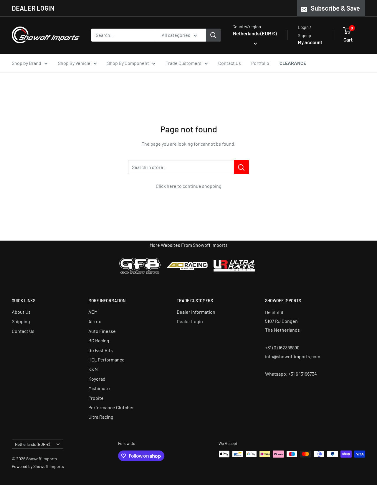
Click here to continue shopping (188, 186)
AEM (92, 312)
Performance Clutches (111, 407)
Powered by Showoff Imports (38, 466)
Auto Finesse (102, 331)
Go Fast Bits (100, 350)
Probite (96, 398)
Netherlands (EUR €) (32, 444)
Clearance (293, 63)
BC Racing (98, 340)
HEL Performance (106, 359)
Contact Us (229, 63)
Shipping (21, 321)
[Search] (213, 35)
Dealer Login (190, 321)
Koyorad (96, 379)
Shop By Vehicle (74, 63)
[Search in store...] (241, 167)
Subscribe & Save (335, 8)
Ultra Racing (100, 417)
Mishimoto (99, 388)
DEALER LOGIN (33, 8)
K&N (93, 369)
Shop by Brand (26, 63)
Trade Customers (183, 63)
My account (310, 42)
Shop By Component (128, 63)
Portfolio (260, 63)
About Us (21, 312)
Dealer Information (196, 312)
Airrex (94, 321)
